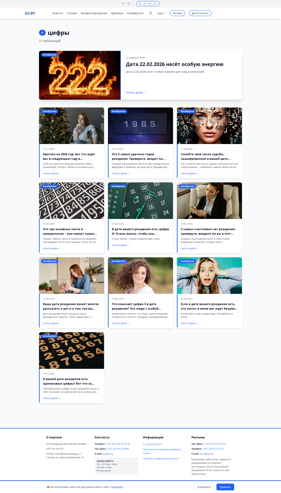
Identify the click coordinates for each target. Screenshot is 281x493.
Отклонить (204, 487)
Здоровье (117, 13)
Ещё (160, 13)
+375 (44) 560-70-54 (116, 443)
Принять (225, 487)
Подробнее (117, 486)
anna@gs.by (206, 453)
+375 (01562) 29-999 (118, 448)
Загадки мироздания (94, 13)
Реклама (177, 13)
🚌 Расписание (200, 13)
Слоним (72, 13)
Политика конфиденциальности (161, 458)
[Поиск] (151, 13)
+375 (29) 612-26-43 (213, 448)
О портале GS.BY (152, 444)
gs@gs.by (108, 453)
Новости (57, 13)
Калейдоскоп (135, 13)
